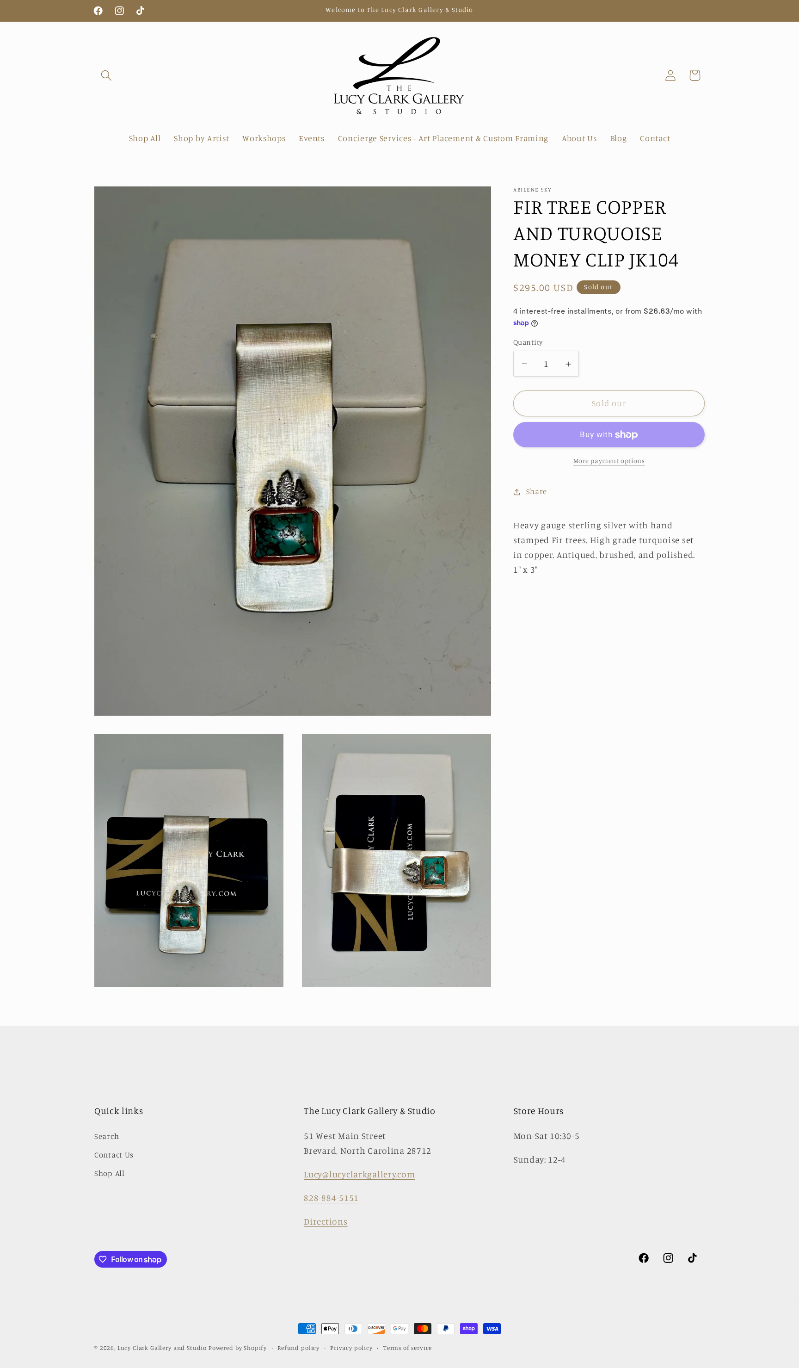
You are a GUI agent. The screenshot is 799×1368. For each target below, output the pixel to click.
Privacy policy (351, 1347)
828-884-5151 (331, 1197)
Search (106, 1136)
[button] (106, 75)
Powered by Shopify (238, 1347)
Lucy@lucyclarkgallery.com (359, 1174)
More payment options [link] (609, 461)
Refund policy (298, 1347)
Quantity (528, 342)
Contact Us (114, 1154)
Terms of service (407, 1347)
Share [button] (536, 491)
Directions (325, 1221)
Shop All (109, 1173)
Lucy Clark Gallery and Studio (162, 1347)
